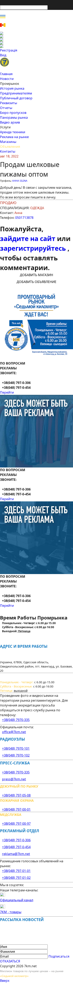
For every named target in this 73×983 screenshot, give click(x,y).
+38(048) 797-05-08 (16, 795)
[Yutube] (36, 43)
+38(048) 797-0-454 (16, 847)
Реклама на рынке (14, 137)
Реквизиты (8, 103)
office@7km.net (14, 732)
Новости (7, 79)
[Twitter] (36, 39)
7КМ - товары (10, 912)
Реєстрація (8, 50)
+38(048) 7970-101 (16, 748)
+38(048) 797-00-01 (16, 809)
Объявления (10, 146)
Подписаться (58, 956)
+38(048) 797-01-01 (16, 871)
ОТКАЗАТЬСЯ (10, 961)
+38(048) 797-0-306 (16, 840)
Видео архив (10, 122)
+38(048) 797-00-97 (16, 823)
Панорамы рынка (14, 117)
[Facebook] (36, 33)
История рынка (12, 88)
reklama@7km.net (16, 854)
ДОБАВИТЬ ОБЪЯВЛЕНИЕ (36, 282)
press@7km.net (14, 779)
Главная (6, 74)
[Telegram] (36, 46)
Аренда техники (12, 132)
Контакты (7, 151)
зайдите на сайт (28, 238)
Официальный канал (16, 900)
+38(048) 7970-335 (16, 720)
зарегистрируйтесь (34, 248)
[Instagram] (36, 36)
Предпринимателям (16, 93)
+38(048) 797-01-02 (16, 877)
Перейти (7, 392)
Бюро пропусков (13, 112)
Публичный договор (16, 98)
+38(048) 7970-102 (16, 755)
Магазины (8, 141)
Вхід (3, 55)
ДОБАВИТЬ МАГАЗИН (36, 275)
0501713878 (24, 217)
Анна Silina (19, 180)
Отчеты (6, 108)
